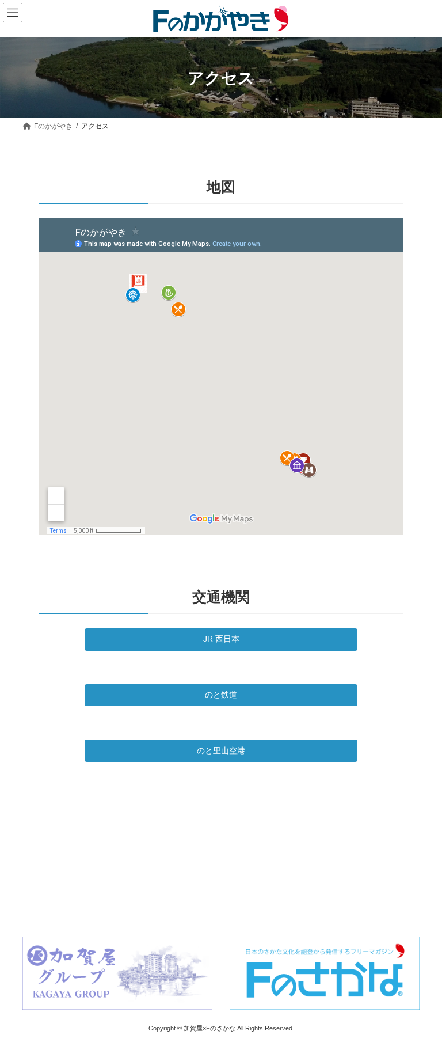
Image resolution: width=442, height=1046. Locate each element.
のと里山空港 (221, 750)
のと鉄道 (221, 694)
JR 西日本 (221, 638)
